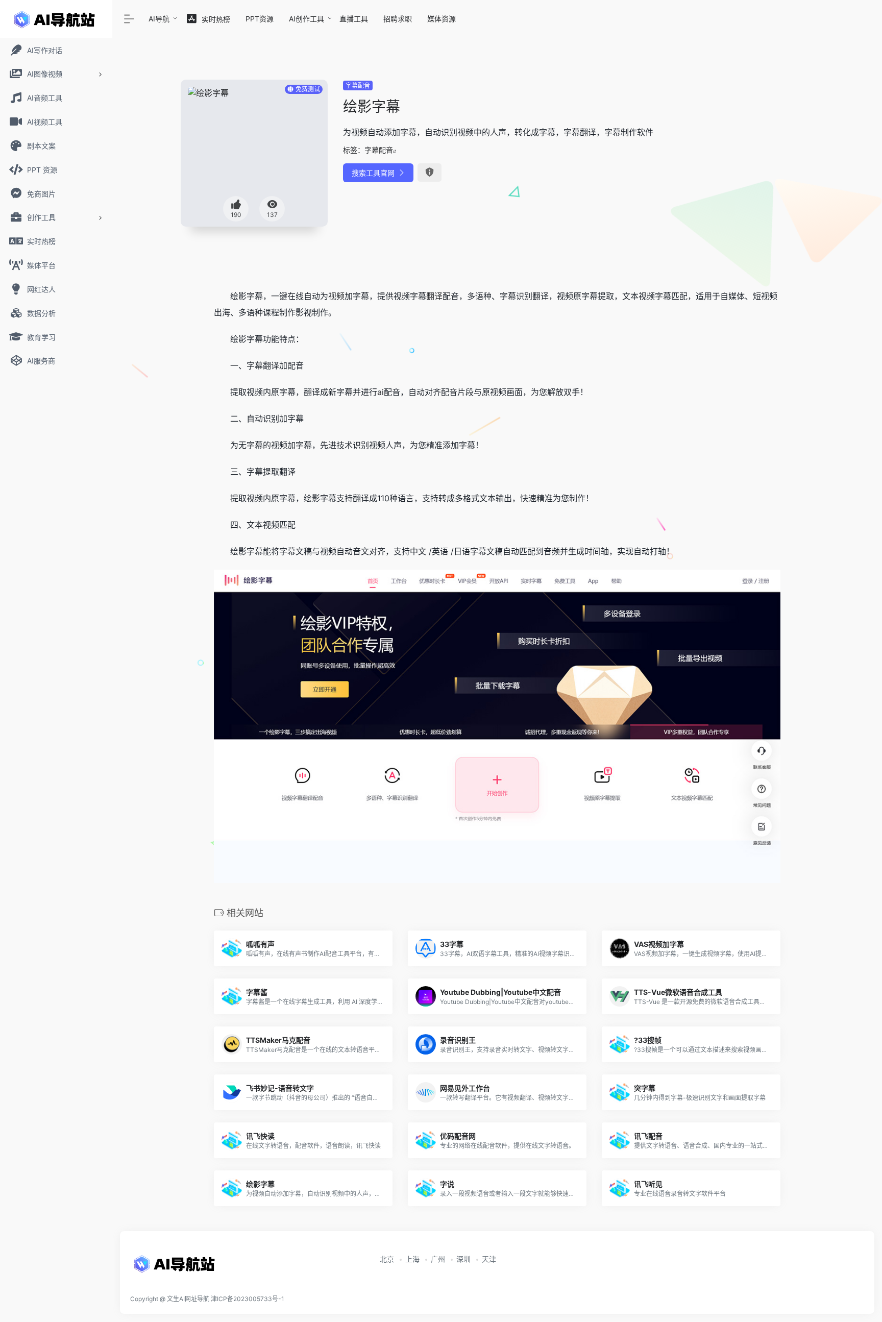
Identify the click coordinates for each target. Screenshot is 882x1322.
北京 (387, 1259)
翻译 (434, 296)
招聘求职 (397, 18)
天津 (489, 1259)
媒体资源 (441, 18)
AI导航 (159, 18)
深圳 (463, 1259)
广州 (438, 1259)
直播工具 (353, 18)
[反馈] (430, 172)
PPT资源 (260, 18)
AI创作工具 (306, 18)
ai (380, 392)
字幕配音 (358, 85)
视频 (336, 296)
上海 (412, 1259)
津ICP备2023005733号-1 (247, 1299)
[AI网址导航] (176, 1267)
